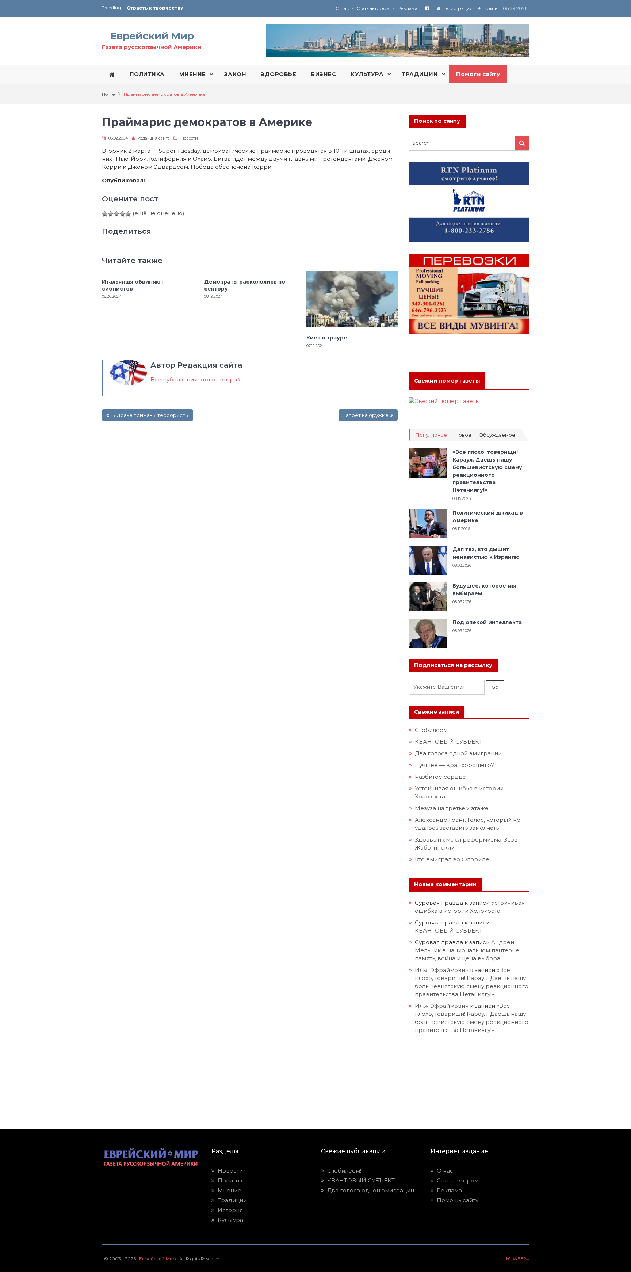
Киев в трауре (327, 337)
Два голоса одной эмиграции (458, 753)
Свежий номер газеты (447, 380)
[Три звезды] (116, 214)
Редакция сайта (153, 138)
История (230, 1210)
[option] (221, 8)
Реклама (407, 8)
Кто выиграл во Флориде (452, 859)
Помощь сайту (457, 1200)
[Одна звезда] (105, 214)
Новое (462, 435)
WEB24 (519, 1258)
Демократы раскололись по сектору (244, 285)
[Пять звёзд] (128, 214)
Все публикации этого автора (194, 379)
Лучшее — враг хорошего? (454, 765)
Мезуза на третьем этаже (452, 808)
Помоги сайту (478, 74)
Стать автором (373, 8)
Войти (490, 8)
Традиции (232, 1200)
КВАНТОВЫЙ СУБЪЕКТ (448, 741)
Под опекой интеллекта (487, 622)
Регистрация (458, 8)
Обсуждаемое (497, 435)
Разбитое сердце (440, 776)
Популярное (431, 435)
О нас (342, 8)
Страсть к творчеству (155, 8)
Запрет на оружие (366, 415)
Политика (232, 1180)
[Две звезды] (111, 214)
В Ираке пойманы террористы (150, 415)
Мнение (229, 1190)
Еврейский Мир (152, 36)
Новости (189, 138)
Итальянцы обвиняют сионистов (133, 285)
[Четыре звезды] (122, 214)
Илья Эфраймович (442, 970)
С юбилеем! (432, 729)
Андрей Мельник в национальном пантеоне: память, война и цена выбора (468, 950)
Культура (230, 1219)
